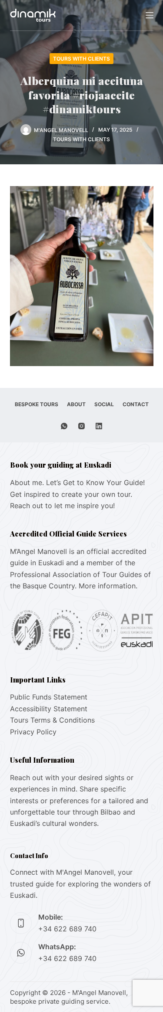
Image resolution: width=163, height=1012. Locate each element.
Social (104, 404)
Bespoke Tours (36, 404)
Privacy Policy (33, 731)
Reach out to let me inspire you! (62, 505)
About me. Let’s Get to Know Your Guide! (77, 482)
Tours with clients (81, 58)
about (76, 404)
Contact (136, 404)
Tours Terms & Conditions (52, 720)
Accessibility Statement (48, 708)
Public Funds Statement (48, 697)
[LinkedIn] (99, 426)
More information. (108, 585)
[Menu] (149, 15)
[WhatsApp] (64, 426)
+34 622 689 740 (67, 928)
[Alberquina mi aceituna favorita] (81, 275)
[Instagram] (81, 426)
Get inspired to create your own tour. (71, 494)
